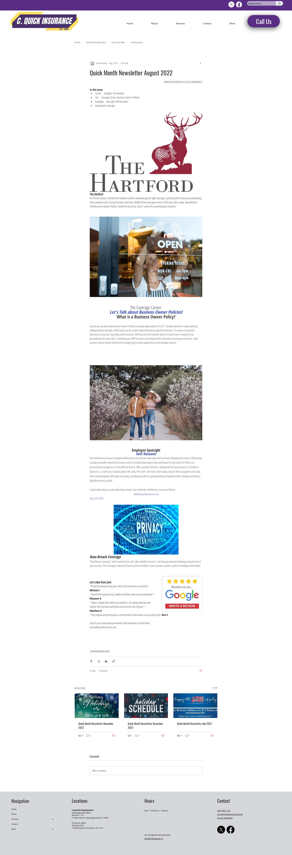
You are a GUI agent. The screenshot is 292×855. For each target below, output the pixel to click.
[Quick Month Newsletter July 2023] (195, 705)
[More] (53, 829)
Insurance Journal (137, 42)
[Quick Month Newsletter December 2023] (97, 705)
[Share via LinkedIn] (106, 661)
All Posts (77, 42)
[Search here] (279, 3)
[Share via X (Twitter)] (98, 661)
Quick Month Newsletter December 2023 (95, 726)
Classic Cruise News (118, 42)
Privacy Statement (225, 818)
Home (14, 809)
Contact (14, 824)
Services (15, 819)
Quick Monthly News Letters (95, 42)
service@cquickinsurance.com (230, 814)
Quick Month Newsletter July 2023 (194, 724)
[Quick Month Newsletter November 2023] (146, 705)
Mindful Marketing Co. (153, 838)
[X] (221, 830)
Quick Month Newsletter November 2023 (145, 726)
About (13, 814)
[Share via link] (113, 661)
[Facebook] (231, 830)
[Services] (53, 819)
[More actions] (200, 63)
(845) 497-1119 (224, 810)
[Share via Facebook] (91, 661)
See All (215, 687)
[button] (232, 23)
